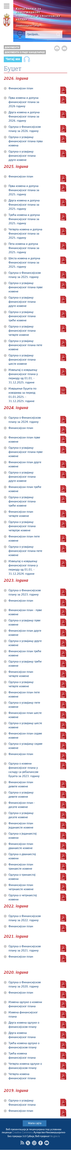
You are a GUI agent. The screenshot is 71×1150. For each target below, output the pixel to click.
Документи (12, 47)
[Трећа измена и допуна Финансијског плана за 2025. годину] (63, 217)
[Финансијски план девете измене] (63, 784)
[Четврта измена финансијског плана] (63, 1076)
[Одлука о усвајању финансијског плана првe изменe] (63, 285)
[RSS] (22, 1143)
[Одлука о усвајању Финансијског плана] (63, 1102)
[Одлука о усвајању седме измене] (63, 745)
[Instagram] (34, 1142)
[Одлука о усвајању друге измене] (63, 643)
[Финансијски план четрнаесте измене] (63, 887)
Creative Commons (22, 1132)
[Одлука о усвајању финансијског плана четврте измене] (63, 328)
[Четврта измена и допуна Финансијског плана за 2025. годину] (63, 231)
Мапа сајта (34, 1123)
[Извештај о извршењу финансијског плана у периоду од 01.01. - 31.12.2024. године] (63, 563)
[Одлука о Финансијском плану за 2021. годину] (63, 948)
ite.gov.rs (55, 1136)
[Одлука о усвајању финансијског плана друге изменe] (63, 474)
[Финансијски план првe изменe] (63, 439)
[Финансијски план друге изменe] (63, 464)
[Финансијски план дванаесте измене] (63, 846)
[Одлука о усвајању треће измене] (63, 663)
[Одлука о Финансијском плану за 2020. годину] (63, 984)
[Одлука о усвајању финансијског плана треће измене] (63, 499)
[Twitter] (28, 1142)
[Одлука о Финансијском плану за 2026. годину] (63, 128)
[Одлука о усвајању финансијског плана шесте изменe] (63, 357)
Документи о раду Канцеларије (25, 52)
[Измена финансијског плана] (63, 1014)
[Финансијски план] (63, 90)
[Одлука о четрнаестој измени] (63, 897)
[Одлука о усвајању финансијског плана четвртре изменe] (63, 524)
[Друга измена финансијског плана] (63, 1035)
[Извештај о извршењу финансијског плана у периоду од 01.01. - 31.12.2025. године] (63, 372)
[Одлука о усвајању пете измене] (63, 704)
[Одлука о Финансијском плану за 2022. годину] (63, 918)
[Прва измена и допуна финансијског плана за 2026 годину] (63, 100)
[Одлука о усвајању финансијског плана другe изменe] (63, 153)
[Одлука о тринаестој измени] (63, 876)
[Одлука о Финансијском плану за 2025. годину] (63, 275)
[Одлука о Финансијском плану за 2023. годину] (63, 592)
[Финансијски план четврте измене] (63, 674)
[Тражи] (58, 34)
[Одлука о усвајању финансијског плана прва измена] (63, 139)
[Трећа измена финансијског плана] (63, 1055)
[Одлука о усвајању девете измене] (63, 794)
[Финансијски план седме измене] (63, 735)
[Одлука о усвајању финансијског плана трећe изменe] (63, 314)
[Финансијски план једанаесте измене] (63, 825)
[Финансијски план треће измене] (63, 653)
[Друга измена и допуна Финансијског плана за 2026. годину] (63, 114)
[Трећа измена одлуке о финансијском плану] (63, 1045)
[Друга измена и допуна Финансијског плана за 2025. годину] (63, 202)
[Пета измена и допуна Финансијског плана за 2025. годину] (63, 246)
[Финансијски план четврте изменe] (63, 513)
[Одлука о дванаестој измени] (63, 856)
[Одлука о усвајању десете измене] (63, 815)
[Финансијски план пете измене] (63, 694)
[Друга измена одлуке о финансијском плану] (63, 1024)
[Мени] (6, 6)
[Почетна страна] (6, 20)
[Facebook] (40, 1142)
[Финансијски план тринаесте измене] (63, 866)
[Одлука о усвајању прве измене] (63, 622)
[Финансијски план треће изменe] (63, 489)
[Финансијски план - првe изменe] (63, 612)
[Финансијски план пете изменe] (63, 538)
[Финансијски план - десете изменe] (63, 804)
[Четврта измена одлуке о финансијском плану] (63, 1065)
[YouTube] (46, 1142)
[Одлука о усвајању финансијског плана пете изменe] (63, 343)
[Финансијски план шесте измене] (63, 715)
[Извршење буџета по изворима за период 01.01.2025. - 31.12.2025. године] (63, 390)
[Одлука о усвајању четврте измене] (63, 684)
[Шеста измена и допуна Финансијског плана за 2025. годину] (63, 260)
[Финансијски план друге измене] (63, 632)
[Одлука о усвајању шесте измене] (63, 725)
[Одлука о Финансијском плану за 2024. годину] (63, 419)
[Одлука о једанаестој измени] (63, 835)
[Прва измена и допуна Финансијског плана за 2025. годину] (63, 188)
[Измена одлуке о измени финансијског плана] (63, 1004)
